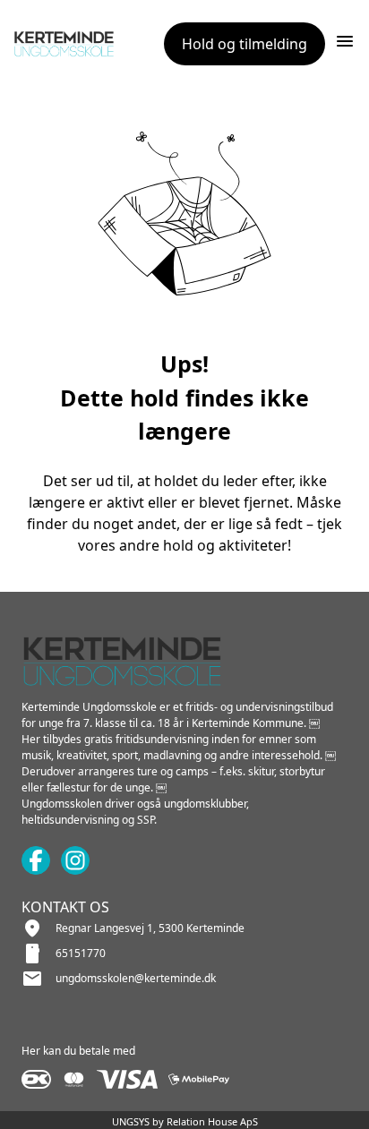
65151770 (81, 953)
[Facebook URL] (35, 860)
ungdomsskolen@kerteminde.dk (136, 978)
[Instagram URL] (75, 860)
